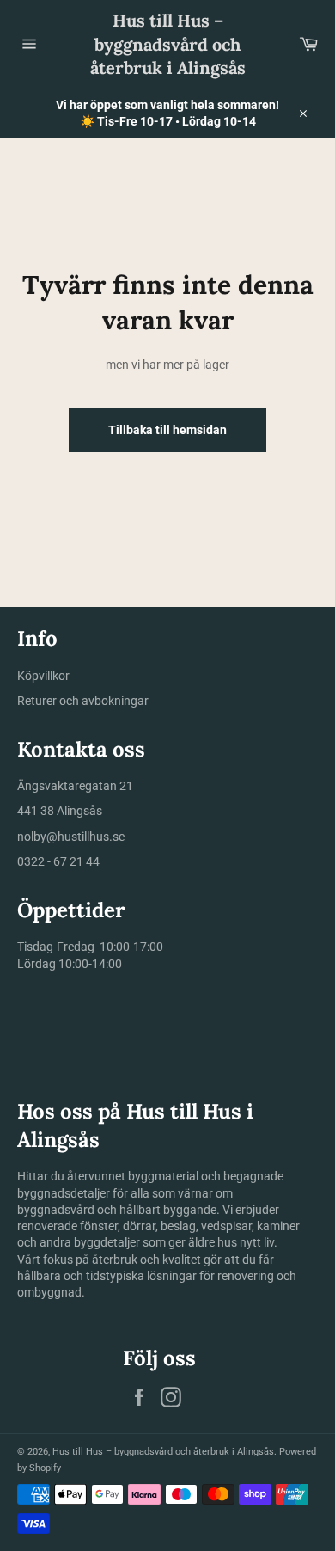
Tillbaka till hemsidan (167, 430)
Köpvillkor (43, 676)
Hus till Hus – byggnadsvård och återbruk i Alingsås (168, 43)
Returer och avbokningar (83, 701)
